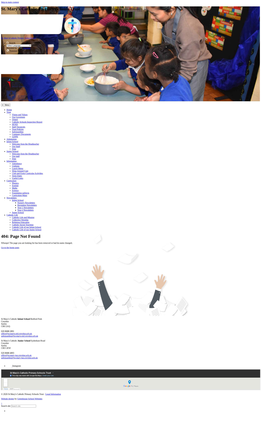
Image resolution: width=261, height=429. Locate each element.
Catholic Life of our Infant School (26, 227)
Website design (7, 399)
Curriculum (11, 181)
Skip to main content (10, 2)
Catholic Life (12, 215)
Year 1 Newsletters (25, 207)
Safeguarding (17, 132)
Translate (27, 48)
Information (12, 161)
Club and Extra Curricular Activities (27, 173)
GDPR (15, 137)
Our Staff (16, 146)
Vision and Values (19, 115)
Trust (9, 112)
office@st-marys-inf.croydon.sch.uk (16, 333)
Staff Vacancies (18, 127)
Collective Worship (20, 220)
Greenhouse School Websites (29, 399)
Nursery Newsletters (26, 203)
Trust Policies (18, 129)
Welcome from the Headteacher (25, 144)
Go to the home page (10, 247)
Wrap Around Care (20, 171)
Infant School (12, 141)
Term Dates (17, 176)
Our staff (16, 156)
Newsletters (12, 198)
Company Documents (21, 134)
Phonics (15, 183)
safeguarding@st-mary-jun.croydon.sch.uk (19, 358)
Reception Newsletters (27, 205)
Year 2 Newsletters (25, 210)
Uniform (15, 166)
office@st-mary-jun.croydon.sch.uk (16, 355)
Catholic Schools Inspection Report (27, 122)
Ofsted (15, 119)
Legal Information (53, 394)
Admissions (12, 139)
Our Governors (18, 117)
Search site (5, 406)
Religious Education (20, 222)
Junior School (12, 151)
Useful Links (17, 178)
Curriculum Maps (19, 195)
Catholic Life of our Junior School (26, 230)
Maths (14, 188)
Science (15, 190)
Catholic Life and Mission (23, 217)
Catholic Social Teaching (22, 225)
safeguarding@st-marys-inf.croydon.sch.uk (19, 336)
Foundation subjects (20, 193)
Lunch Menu (17, 168)
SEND (15, 124)
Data (14, 149)
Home (9, 110)
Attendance (17, 163)
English (15, 185)
